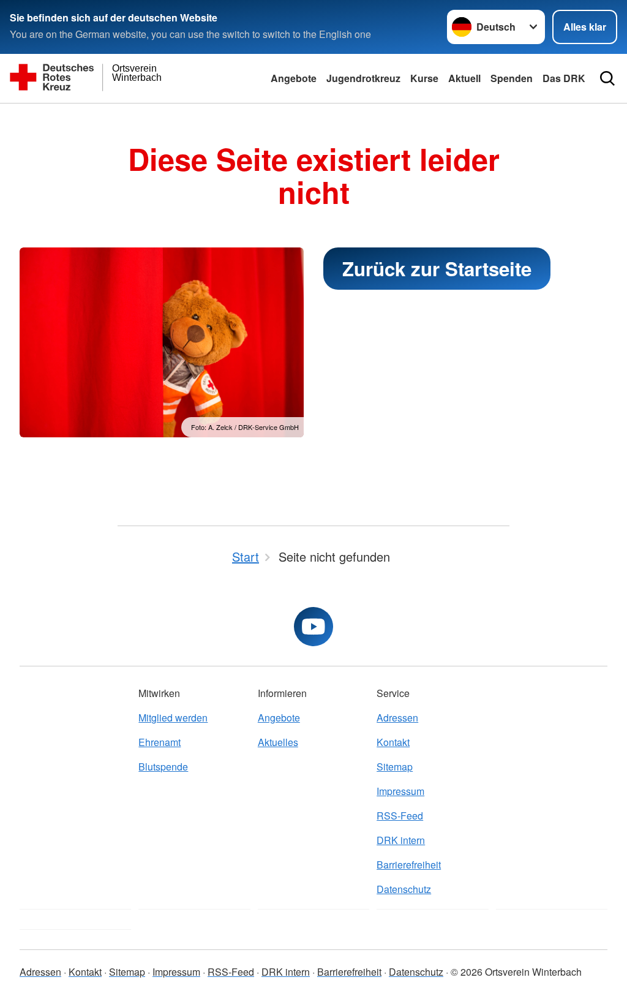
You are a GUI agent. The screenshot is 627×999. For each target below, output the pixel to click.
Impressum (400, 791)
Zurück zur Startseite (436, 268)
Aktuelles (278, 742)
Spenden (511, 78)
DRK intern (401, 840)
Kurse (424, 78)
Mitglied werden (173, 718)
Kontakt (393, 742)
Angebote (294, 78)
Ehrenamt (159, 742)
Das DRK (564, 78)
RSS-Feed (400, 816)
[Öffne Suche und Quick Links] (607, 78)
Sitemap (395, 767)
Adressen (397, 718)
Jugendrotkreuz (363, 78)
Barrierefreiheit (409, 865)
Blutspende (163, 767)
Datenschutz (404, 889)
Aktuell (464, 78)
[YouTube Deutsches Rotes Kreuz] (313, 626)
